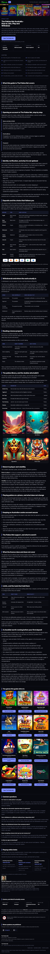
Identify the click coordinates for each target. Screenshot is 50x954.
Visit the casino (45, 947)
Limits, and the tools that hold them (34, 73)
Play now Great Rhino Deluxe (25, 735)
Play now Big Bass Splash (25, 711)
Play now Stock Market (41, 784)
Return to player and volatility (33, 57)
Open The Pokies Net (8, 38)
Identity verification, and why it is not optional (11, 64)
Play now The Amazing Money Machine (9, 760)
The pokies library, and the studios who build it (12, 75)
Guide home (30, 947)
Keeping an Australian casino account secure (36, 64)
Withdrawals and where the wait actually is (11, 70)
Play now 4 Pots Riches (9, 711)
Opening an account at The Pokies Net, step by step (12, 61)
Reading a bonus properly (7, 73)
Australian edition (37, 947)
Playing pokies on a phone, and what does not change (36, 61)
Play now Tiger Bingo (25, 760)
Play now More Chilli (41, 735)
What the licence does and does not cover (35, 70)
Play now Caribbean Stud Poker (41, 760)
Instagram (7, 930)
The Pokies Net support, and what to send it (36, 67)
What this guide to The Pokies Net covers (11, 57)
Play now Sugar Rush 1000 (41, 711)
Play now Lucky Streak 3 (9, 784)
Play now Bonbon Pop (25, 784)
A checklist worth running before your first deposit (37, 75)
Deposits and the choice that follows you (10, 67)
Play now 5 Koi (9, 735)
